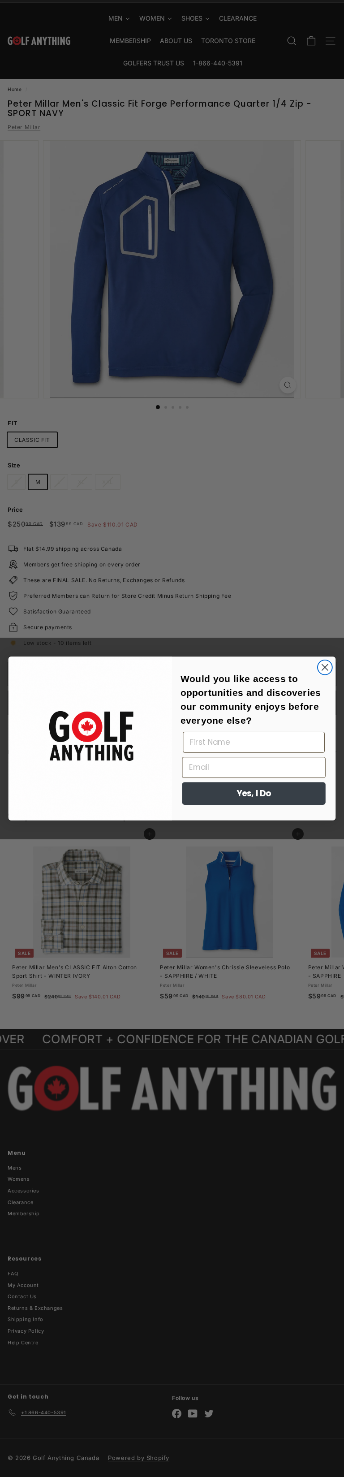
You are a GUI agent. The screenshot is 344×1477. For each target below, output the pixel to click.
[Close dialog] (325, 667)
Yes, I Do (253, 793)
